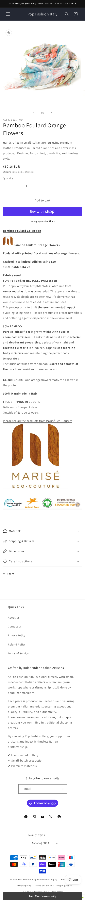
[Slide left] (33, 112)
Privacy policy (24, 885)
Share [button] (10, 574)
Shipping (7, 172)
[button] (8, 14)
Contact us (15, 626)
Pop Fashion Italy (27, 879)
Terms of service (43, 885)
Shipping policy (64, 885)
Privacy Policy (16, 635)
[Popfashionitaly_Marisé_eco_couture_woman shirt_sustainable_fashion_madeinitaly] (35, 488)
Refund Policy (17, 644)
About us (14, 617)
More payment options (42, 221)
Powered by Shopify (47, 879)
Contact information (36, 891)
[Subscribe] (62, 789)
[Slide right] (51, 112)
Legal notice (57, 891)
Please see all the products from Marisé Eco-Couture (37, 421)
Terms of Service (18, 653)
